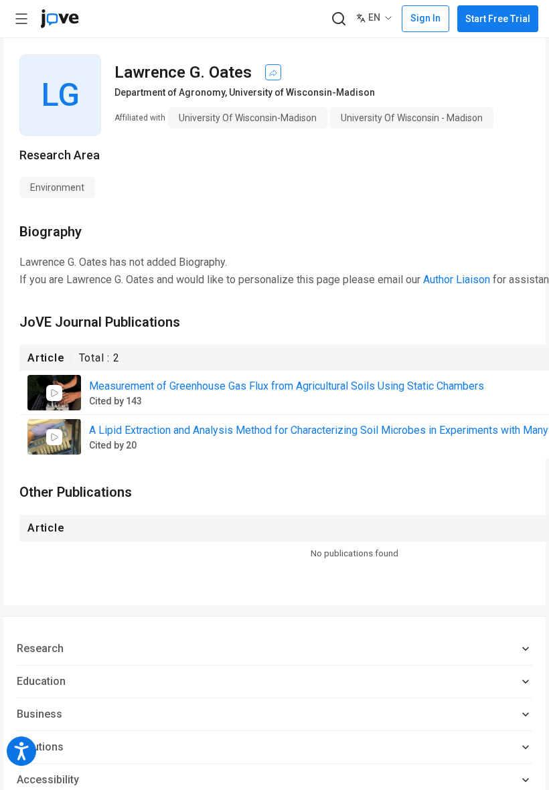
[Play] (54, 393)
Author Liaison (456, 279)
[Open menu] (21, 18)
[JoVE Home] (59, 18)
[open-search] (338, 19)
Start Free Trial (497, 18)
